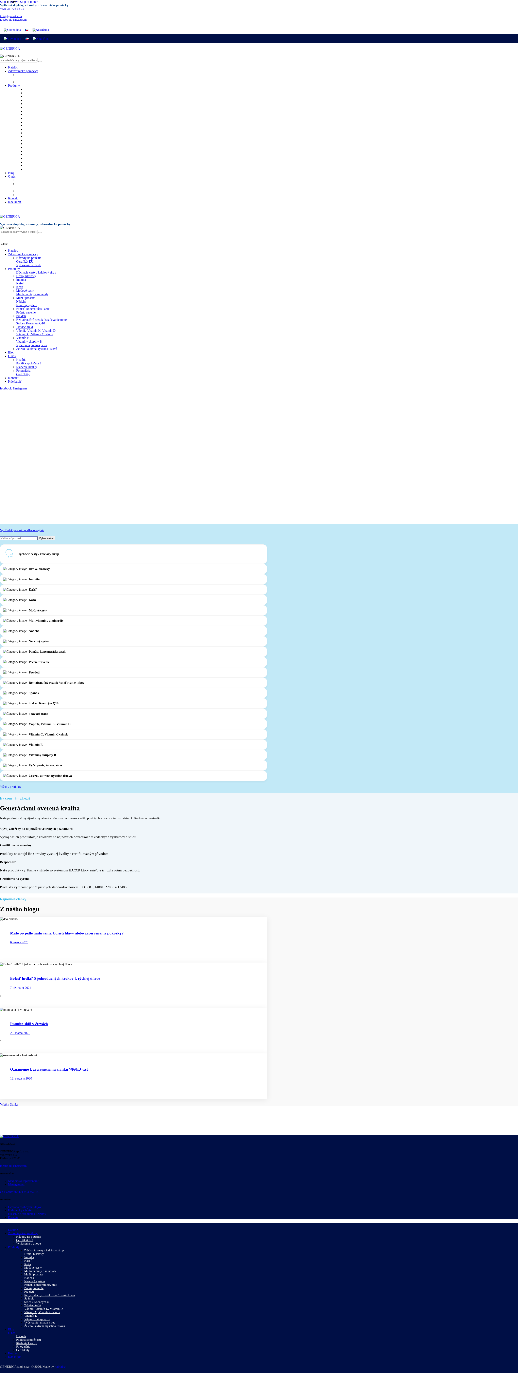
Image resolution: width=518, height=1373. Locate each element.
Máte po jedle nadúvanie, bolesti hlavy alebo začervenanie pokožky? (67, 933)
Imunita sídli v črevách (29, 1024)
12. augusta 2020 (21, 1078)
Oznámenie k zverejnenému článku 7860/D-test (49, 1069)
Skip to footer (28, 1)
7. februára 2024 (20, 987)
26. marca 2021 (20, 1033)
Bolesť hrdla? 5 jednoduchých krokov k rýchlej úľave (55, 978)
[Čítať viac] (11, 950)
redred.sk (60, 1366)
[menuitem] (12, 30)
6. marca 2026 (19, 942)
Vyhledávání (46, 538)
